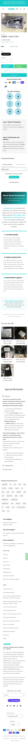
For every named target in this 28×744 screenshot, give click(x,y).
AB (22, 488)
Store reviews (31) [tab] (20, 164)
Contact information (14, 740)
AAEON (11, 488)
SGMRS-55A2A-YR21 (20, 341)
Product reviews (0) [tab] (7, 164)
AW (15, 484)
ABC (13, 492)
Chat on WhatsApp (19, 66)
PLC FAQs (5, 554)
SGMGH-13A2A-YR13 (7, 341)
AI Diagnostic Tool (7, 589)
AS (10, 484)
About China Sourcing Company (11, 579)
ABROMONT (5, 503)
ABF (25, 492)
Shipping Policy (7, 572)
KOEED (8, 736)
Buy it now (14, 75)
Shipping (3, 41)
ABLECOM (9, 496)
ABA (3, 492)
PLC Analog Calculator (8, 592)
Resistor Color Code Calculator (11, 628)
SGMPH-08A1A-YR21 (7, 378)
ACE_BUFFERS (21, 507)
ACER (3, 511)
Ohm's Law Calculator (8, 624)
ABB (8, 492)
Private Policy (6, 568)
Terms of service (14, 738)
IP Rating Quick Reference (9, 617)
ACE (13, 507)
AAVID (17, 488)
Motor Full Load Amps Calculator (11, 621)
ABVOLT (18, 503)
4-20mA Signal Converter (9, 610)
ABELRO (19, 492)
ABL (3, 496)
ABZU (24, 503)
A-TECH (4, 488)
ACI (8, 511)
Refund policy (22, 736)
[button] (3, 9)
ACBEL (8, 507)
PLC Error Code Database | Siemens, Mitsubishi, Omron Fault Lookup (12, 597)
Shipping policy (22, 738)
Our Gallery (6, 635)
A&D (19, 484)
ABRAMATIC (5, 499)
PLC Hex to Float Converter (10, 607)
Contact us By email (7, 66)
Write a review (14, 177)
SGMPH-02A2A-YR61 (20, 359)
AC (2, 507)
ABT (12, 503)
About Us (5, 558)
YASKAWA (4, 484)
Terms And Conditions (8, 575)
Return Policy (6, 565)
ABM (16, 496)
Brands (5, 638)
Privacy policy (6, 738)
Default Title (6, 54)
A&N (24, 484)
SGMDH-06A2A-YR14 (7, 359)
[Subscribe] (23, 695)
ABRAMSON (14, 499)
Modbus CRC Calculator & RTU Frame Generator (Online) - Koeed (12, 602)
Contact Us (6, 561)
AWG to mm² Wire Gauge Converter (12, 614)
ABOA (21, 496)
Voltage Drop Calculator (9, 631)
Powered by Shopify (14, 736)
